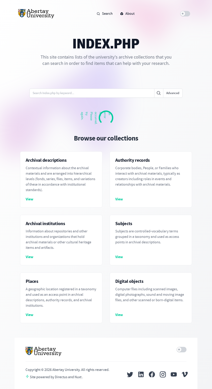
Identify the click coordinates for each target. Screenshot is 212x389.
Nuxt (78, 377)
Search (107, 13)
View (29, 199)
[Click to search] (158, 93)
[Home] (36, 13)
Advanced (172, 93)
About (129, 13)
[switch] (185, 13)
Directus (61, 377)
